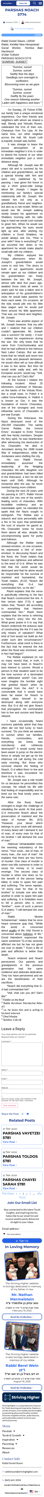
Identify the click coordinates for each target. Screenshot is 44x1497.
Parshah (7, 1431)
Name (4, 1070)
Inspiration (8, 1439)
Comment (6, 1041)
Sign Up (23, 1240)
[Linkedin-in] (22, 1489)
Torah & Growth (11, 1435)
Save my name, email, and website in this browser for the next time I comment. (18, 1099)
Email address (11, 1228)
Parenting (8, 1443)
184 (39, 1193)
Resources (8, 1448)
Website (4, 1088)
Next (22, 1197)
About (5, 1452)
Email (4, 1079)
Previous (8, 1193)
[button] (40, 3)
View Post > (10, 1142)
